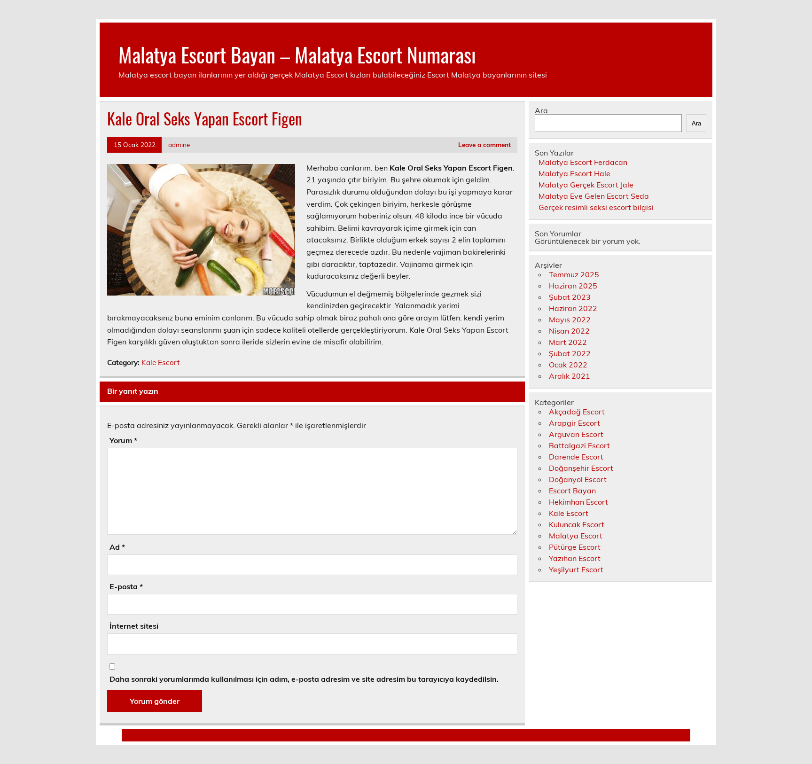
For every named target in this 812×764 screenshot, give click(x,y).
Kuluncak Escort (576, 524)
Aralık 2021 (569, 376)
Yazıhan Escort (575, 558)
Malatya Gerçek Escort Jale (586, 184)
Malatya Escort (575, 535)
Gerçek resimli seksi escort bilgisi (596, 207)
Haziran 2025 (573, 285)
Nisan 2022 (569, 330)
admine (179, 144)
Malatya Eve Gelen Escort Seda (594, 196)
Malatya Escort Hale (574, 173)
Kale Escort (160, 362)
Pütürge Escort (575, 547)
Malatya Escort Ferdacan (583, 162)
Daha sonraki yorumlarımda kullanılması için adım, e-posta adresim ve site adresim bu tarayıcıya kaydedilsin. (304, 679)
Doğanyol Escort (578, 479)
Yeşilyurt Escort (576, 569)
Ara (541, 110)
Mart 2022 (568, 342)
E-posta (126, 586)
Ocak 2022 (568, 364)
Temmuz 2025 (574, 274)
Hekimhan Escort (578, 502)
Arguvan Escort (576, 434)
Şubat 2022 (570, 353)
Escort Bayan (572, 490)
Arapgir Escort (574, 423)
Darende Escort (576, 456)
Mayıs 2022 (570, 319)
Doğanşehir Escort (581, 468)
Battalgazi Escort (579, 445)
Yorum (123, 440)
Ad (117, 547)
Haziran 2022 (573, 308)
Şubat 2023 (570, 297)
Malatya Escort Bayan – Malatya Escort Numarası (297, 54)
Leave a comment (484, 144)
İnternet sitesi (133, 626)
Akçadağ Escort (577, 411)
